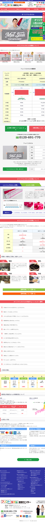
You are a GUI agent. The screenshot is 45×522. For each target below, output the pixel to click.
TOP (1, 11)
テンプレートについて (21, 482)
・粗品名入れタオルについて (22, 472)
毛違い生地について (34, 483)
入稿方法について (21, 481)
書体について (20, 484)
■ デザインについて (20, 479)
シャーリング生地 (4, 485)
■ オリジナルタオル (3, 470)
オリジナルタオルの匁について (36, 478)
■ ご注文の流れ (32, 486)
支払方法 (32, 491)
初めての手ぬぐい (34, 475)
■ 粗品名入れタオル (20, 470)
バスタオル (3, 480)
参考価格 (28, 9)
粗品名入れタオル (20, 9)
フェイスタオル (3, 475)
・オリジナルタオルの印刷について (6, 488)
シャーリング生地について (35, 480)
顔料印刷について (4, 490)
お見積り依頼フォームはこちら (15, 128)
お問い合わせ (41, 516)
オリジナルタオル (12, 9)
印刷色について (20, 485)
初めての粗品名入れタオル (35, 473)
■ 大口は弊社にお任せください (22, 477)
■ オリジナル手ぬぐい (20, 474)
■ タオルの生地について (34, 477)
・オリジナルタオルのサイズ (5, 482)
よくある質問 (33, 493)
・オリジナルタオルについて (5, 472)
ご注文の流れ (36, 9)
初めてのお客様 (4, 9)
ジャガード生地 (3, 486)
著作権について (20, 488)
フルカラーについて (21, 487)
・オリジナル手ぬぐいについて (22, 475)
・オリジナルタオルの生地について (6, 483)
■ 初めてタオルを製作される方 (35, 470)
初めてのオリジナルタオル (35, 472)
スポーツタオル (3, 478)
